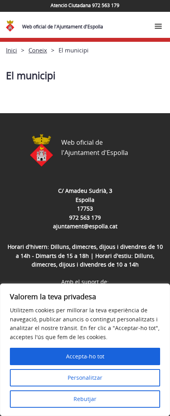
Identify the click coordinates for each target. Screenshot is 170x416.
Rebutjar (85, 399)
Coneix (37, 50)
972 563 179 (85, 217)
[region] (85, 350)
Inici (11, 50)
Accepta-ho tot (85, 356)
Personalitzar (85, 377)
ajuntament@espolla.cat (85, 226)
